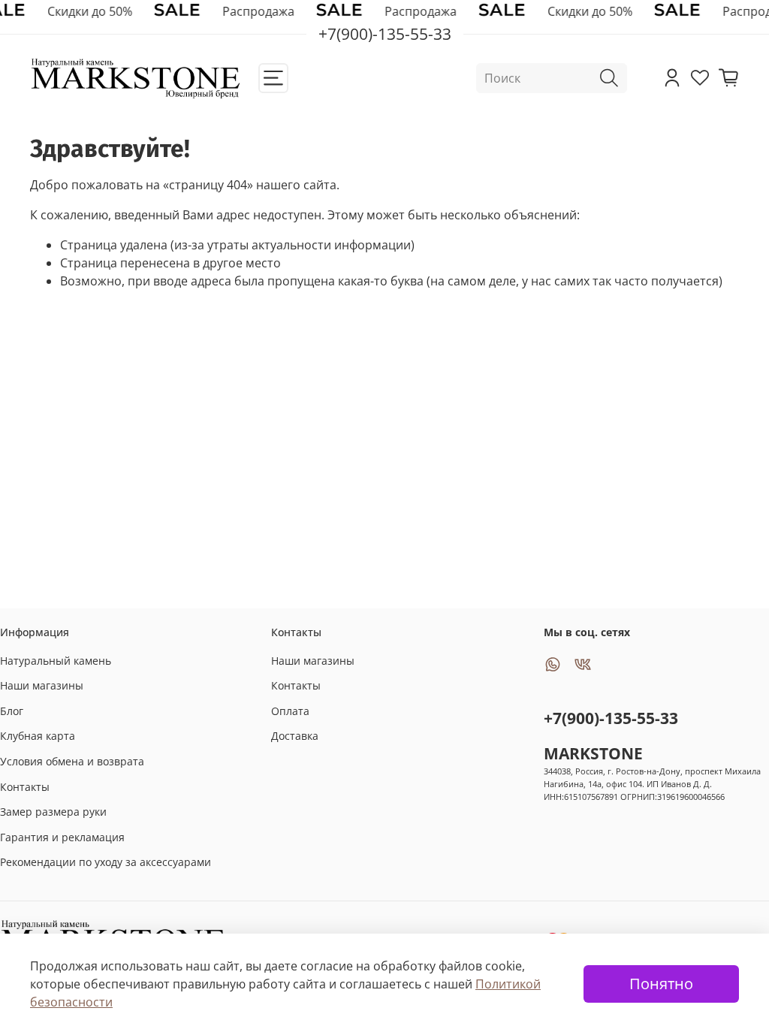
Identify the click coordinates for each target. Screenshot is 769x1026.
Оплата (290, 711)
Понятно (661, 983)
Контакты (25, 787)
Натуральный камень (55, 660)
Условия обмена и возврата (72, 761)
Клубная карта (37, 736)
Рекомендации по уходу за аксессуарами (105, 862)
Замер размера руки (53, 811)
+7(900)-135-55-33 (611, 718)
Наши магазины (41, 685)
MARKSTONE (593, 753)
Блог (11, 711)
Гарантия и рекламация (62, 837)
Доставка (294, 736)
